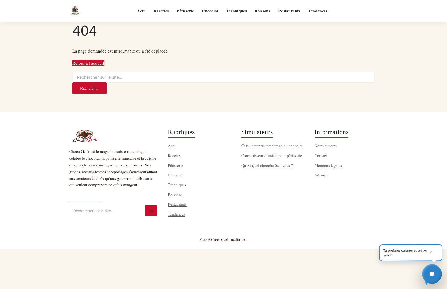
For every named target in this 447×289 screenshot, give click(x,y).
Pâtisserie (185, 11)
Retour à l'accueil (88, 63)
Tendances (317, 11)
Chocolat (210, 11)
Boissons (262, 11)
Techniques (236, 11)
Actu (141, 11)
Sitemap (321, 174)
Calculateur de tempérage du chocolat (271, 145)
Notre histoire (326, 145)
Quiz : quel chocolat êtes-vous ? (267, 165)
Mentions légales (328, 165)
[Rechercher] (151, 210)
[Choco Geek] (75, 11)
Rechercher (89, 88)
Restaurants (289, 11)
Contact (321, 155)
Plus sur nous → (84, 197)
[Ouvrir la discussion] (432, 274)
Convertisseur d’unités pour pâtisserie (271, 155)
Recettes (161, 11)
